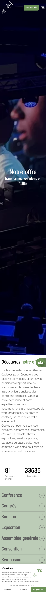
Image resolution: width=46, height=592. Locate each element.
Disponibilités (31, 8)
